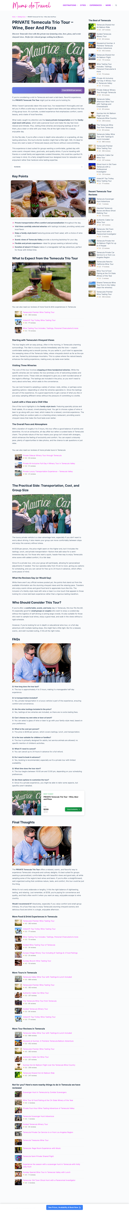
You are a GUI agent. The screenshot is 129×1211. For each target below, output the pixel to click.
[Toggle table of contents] (82, 166)
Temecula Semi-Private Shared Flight (38, 1156)
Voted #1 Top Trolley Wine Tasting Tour (39, 320)
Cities (83, 5)
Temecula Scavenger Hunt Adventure (38, 1116)
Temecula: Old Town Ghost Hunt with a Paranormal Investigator (49, 1180)
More (108, 5)
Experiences (96, 5)
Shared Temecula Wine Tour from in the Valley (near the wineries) (106, 285)
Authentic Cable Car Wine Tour (36, 993)
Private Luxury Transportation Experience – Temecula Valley (48, 471)
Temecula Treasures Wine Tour (36, 1140)
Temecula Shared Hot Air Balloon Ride (38, 1073)
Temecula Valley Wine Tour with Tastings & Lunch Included (47, 977)
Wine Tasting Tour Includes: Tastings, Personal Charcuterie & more (50, 328)
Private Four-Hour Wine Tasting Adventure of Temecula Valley (48, 1108)
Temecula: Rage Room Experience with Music (42, 1148)
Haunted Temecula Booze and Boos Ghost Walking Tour (106, 210)
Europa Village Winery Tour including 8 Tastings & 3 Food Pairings (50, 953)
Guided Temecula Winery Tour (35, 1009)
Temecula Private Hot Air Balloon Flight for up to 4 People (106, 243)
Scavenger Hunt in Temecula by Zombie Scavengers (44, 1092)
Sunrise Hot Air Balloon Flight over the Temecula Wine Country (49, 1065)
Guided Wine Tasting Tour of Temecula (39, 945)
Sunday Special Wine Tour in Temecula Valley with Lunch (46, 1172)
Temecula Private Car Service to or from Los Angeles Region (48, 1132)
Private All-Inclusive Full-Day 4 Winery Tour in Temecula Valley (49, 463)
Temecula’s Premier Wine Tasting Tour (38, 312)
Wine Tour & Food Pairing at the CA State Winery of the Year (48, 1100)
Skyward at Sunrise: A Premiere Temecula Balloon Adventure (48, 1041)
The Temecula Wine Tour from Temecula (39, 1001)
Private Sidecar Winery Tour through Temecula (42, 455)
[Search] (116, 5)
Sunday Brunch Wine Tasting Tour (37, 961)
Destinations (69, 5)
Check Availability (72, 809)
